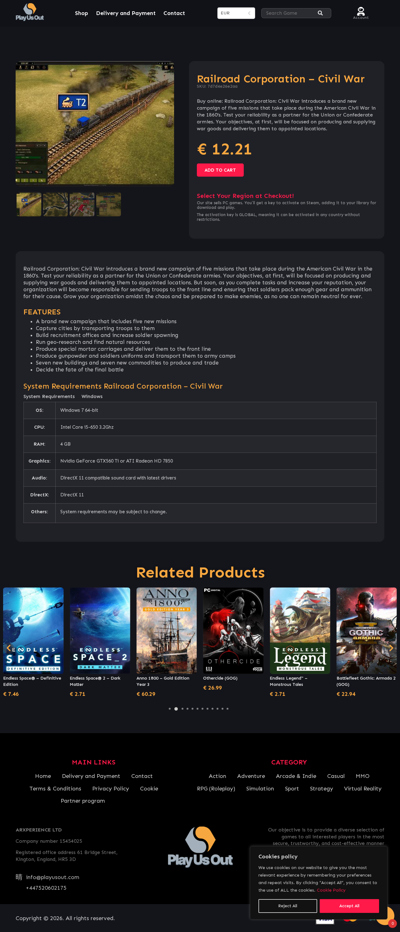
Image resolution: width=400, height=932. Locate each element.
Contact (174, 13)
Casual (336, 776)
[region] (319, 882)
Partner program (83, 800)
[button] (170, 709)
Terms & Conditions (55, 788)
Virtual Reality (363, 788)
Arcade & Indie (296, 776)
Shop (81, 13)
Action (217, 776)
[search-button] (320, 13)
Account (361, 16)
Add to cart (220, 170)
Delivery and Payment (126, 13)
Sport (292, 788)
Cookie (149, 788)
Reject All (287, 906)
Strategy (321, 788)
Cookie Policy (331, 890)
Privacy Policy (110, 788)
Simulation (260, 788)
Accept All (349, 906)
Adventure (251, 776)
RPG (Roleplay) (216, 788)
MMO (362, 776)
